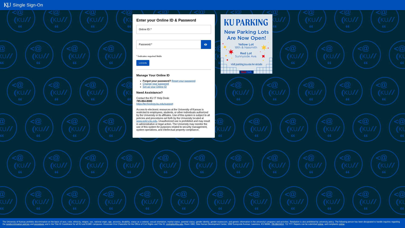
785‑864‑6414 (277, 224)
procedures (39, 224)
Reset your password (183, 81)
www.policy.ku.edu (146, 121)
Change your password (156, 83)
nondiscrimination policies (18, 224)
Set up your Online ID (155, 87)
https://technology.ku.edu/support (154, 104)
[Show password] (206, 44)
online (320, 224)
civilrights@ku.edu (174, 224)
